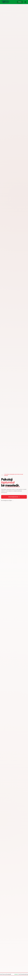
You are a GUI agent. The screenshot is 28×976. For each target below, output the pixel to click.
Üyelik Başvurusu (14, 496)
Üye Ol (19, 1)
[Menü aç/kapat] (25, 2)
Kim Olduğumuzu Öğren (7, 500)
